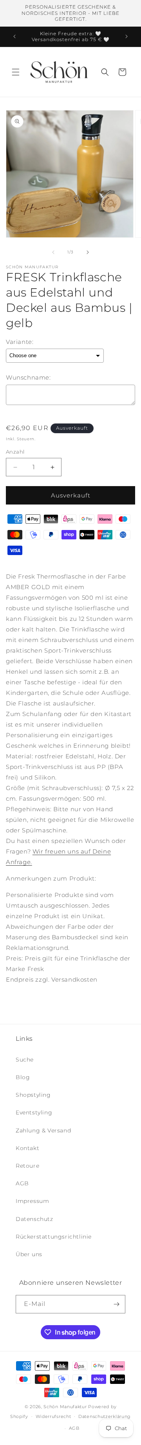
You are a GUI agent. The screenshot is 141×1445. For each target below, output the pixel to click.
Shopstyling (33, 1094)
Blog (23, 1077)
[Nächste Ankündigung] (126, 36)
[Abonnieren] (116, 1304)
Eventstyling (34, 1112)
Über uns (29, 1254)
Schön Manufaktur (65, 1406)
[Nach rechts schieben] (87, 252)
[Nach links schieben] (53, 252)
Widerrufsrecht (53, 1416)
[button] (15, 72)
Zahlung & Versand (43, 1130)
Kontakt (27, 1148)
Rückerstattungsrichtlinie (54, 1236)
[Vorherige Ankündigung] (14, 36)
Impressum (32, 1200)
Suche (25, 1059)
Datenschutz (34, 1219)
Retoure (27, 1165)
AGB (22, 1183)
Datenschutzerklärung (104, 1416)
